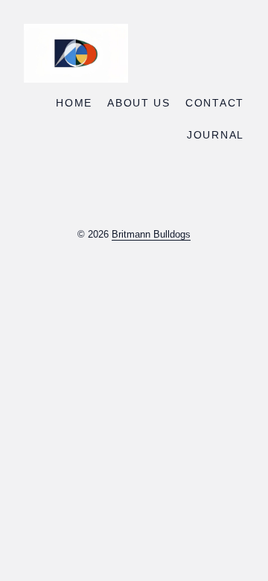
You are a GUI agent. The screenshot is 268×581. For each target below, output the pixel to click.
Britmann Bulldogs (151, 234)
